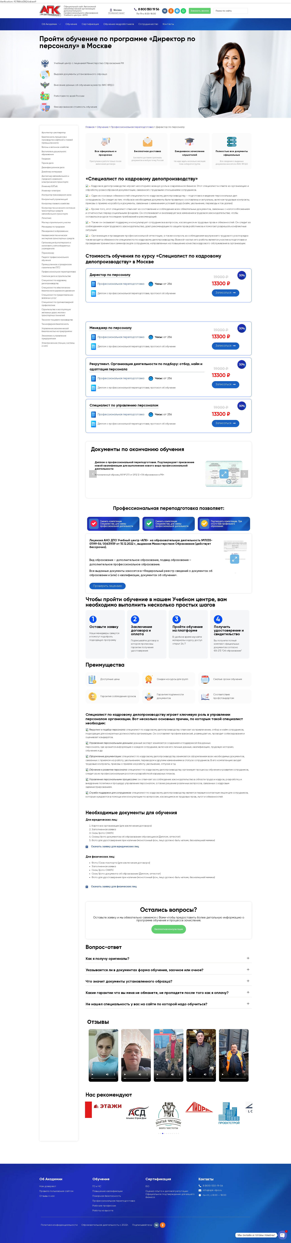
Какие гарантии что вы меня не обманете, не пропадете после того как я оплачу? (157, 993)
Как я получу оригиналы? (107, 959)
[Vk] (164, 11)
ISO (147, 1186)
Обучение (103, 127)
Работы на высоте (102, 1210)
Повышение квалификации (107, 1191)
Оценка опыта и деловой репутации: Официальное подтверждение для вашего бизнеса (170, 1194)
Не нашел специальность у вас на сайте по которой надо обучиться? (146, 1004)
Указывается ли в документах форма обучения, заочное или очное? (144, 970)
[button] (93, 474)
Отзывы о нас (47, 1196)
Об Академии (50, 1179)
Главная (90, 127)
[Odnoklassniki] (171, 11)
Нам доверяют (47, 1186)
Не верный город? (116, 13)
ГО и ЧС (96, 1186)
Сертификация (158, 1179)
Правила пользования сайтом (56, 1191)
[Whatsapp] (183, 11)
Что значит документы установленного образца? (129, 981)
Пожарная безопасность (106, 1196)
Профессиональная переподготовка (132, 127)
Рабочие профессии (104, 1206)
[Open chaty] (282, 1235)
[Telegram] (177, 11)
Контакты (206, 1179)
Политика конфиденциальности (59, 1225)
